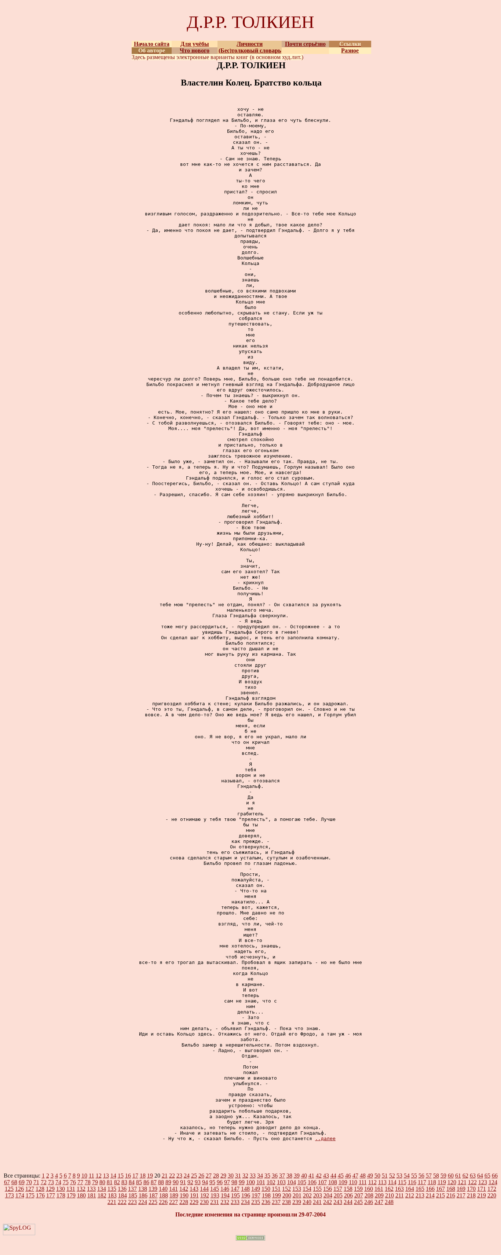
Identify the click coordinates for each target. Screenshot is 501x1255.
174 (19, 1195)
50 (377, 1175)
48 (363, 1175)
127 (29, 1189)
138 (142, 1189)
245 (358, 1202)
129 (50, 1189)
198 (266, 1195)
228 (183, 1202)
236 (266, 1202)
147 (235, 1189)
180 (81, 1195)
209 (379, 1195)
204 (327, 1195)
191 (194, 1195)
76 (73, 1182)
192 (204, 1195)
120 (451, 1182)
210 (389, 1195)
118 (432, 1182)
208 (369, 1195)
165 (420, 1189)
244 (348, 1202)
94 (205, 1182)
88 (161, 1182)
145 (214, 1189)
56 (421, 1175)
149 (255, 1189)
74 (58, 1182)
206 (348, 1195)
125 (9, 1189)
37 (282, 1175)
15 (121, 1175)
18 (143, 1175)
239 (296, 1202)
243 (337, 1202)
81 (110, 1182)
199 (276, 1195)
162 (389, 1189)
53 (399, 1175)
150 (266, 1189)
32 (245, 1175)
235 (255, 1202)
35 (267, 1175)
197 (256, 1195)
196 (245, 1195)
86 (146, 1182)
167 (440, 1189)
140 (163, 1189)
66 (495, 1175)
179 (71, 1195)
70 (29, 1182)
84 (132, 1182)
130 (60, 1189)
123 (482, 1182)
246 (368, 1202)
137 (132, 1189)
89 (168, 1182)
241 (317, 1202)
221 (111, 1202)
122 (472, 1182)
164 (409, 1189)
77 (80, 1182)
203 (317, 1195)
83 (124, 1182)
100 (250, 1182)
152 (286, 1189)
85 (139, 1182)
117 (422, 1182)
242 (327, 1202)
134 (101, 1189)
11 (91, 1175)
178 (60, 1195)
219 (481, 1195)
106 (312, 1182)
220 (491, 1195)
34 (260, 1175)
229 (194, 1202)
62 (465, 1175)
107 (322, 1182)
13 (106, 1175)
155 (317, 1189)
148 (245, 1189)
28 (216, 1175)
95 (212, 1182)
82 (117, 1182)
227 (173, 1202)
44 (333, 1175)
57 (429, 1175)
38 (289, 1175)
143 (194, 1189)
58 (436, 1175)
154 (307, 1189)
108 (332, 1182)
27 (209, 1175)
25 (194, 1175)
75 (66, 1182)
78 (88, 1182)
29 (223, 1175)
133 (91, 1189)
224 (142, 1202)
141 (173, 1189)
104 (291, 1182)
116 (412, 1182)
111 (363, 1182)
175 (30, 1195)
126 (19, 1189)
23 (179, 1175)
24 (187, 1175)
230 (204, 1202)
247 (378, 1202)
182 (102, 1195)
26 (201, 1175)
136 (122, 1189)
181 (91, 1195)
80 (102, 1182)
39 (297, 1175)
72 (44, 1182)
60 (451, 1175)
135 (111, 1189)
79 (95, 1182)
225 (153, 1202)
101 (260, 1182)
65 (487, 1175)
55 (414, 1175)
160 (368, 1189)
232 (224, 1202)
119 (442, 1182)
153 (296, 1189)
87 (154, 1182)
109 (343, 1182)
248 (389, 1202)
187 (153, 1195)
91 (183, 1182)
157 (337, 1189)
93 (198, 1182)
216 (450, 1195)
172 (491, 1189)
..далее (325, 1138)
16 (128, 1175)
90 (176, 1182)
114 (392, 1182)
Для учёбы (194, 44)
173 (9, 1195)
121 (462, 1182)
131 (70, 1189)
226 (163, 1202)
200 (286, 1195)
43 (326, 1175)
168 (450, 1189)
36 (275, 1175)
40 (304, 1175)
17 (135, 1175)
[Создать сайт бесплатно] (250, 1239)
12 (99, 1175)
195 (235, 1195)
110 (353, 1182)
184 (122, 1195)
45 (341, 1175)
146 (224, 1189)
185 (132, 1195)
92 (190, 1182)
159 (358, 1189)
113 (382, 1182)
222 (122, 1202)
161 (378, 1189)
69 (22, 1182)
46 (348, 1175)
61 (458, 1175)
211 (399, 1195)
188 (163, 1195)
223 (132, 1202)
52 (392, 1175)
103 (281, 1182)
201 (297, 1195)
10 (84, 1175)
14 (113, 1175)
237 (276, 1202)
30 (231, 1175)
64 (480, 1175)
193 (215, 1195)
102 (271, 1182)
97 (227, 1182)
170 (471, 1189)
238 (286, 1202)
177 (50, 1195)
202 (307, 1195)
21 (165, 1175)
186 (143, 1195)
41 (311, 1175)
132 (81, 1189)
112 (372, 1182)
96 (220, 1182)
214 (430, 1195)
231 (214, 1202)
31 (238, 1175)
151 (276, 1189)
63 (473, 1175)
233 (235, 1202)
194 (225, 1195)
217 (461, 1195)
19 (150, 1175)
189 (173, 1195)
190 (184, 1195)
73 (51, 1182)
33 (253, 1175)
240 (307, 1202)
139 (153, 1189)
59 (443, 1175)
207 (358, 1195)
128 (40, 1189)
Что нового (194, 50)
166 (430, 1189)
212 (409, 1195)
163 (399, 1189)
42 (319, 1175)
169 (461, 1189)
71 (36, 1182)
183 (112, 1195)
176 (40, 1195)
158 (348, 1189)
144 (204, 1189)
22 (172, 1175)
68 (14, 1182)
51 (385, 1175)
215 (440, 1195)
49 (370, 1175)
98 (234, 1182)
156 (327, 1189)
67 (7, 1182)
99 (242, 1182)
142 (183, 1189)
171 (481, 1189)
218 (471, 1195)
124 (493, 1182)
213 (420, 1195)
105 (301, 1182)
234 (245, 1202)
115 (402, 1182)
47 (355, 1175)
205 (338, 1195)
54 (407, 1175)
